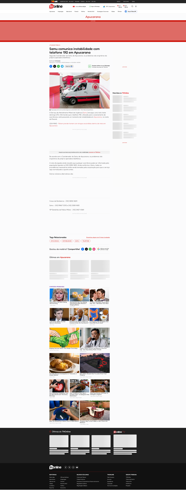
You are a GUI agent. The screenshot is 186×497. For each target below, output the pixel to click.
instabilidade (67, 241)
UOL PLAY (88, 1)
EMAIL (133, 1)
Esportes (51, 487)
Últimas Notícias (64, 477)
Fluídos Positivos (81, 479)
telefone (85, 241)
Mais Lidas (52, 477)
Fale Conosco (110, 477)
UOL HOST (71, 1)
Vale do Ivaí (69, 11)
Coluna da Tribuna (81, 477)
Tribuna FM (129, 481)
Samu (85, 113)
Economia (63, 487)
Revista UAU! (91, 11)
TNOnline (128, 477)
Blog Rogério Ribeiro (82, 485)
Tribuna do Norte (130, 479)
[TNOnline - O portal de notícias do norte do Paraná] (55, 6)
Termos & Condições (112, 485)
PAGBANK (77, 1)
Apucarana (52, 11)
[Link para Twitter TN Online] (69, 467)
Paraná (76, 11)
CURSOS (83, 1)
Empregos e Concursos (102, 11)
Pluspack (128, 485)
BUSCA (118, 1)
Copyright (109, 483)
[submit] (132, 6)
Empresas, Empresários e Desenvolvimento (88, 481)
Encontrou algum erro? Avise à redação (98, 237)
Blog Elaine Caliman (82, 483)
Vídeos (113, 11)
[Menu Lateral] (136, 6)
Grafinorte (128, 483)
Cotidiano (51, 485)
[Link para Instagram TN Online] (73, 467)
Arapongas (60, 11)
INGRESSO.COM (64, 1)
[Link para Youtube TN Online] (77, 467)
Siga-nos (68, 66)
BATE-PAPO (126, 1)
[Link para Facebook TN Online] (65, 467)
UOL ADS (93, 1)
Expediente (110, 481)
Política (83, 11)
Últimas (120, 11)
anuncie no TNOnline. (94, 152)
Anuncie (109, 479)
